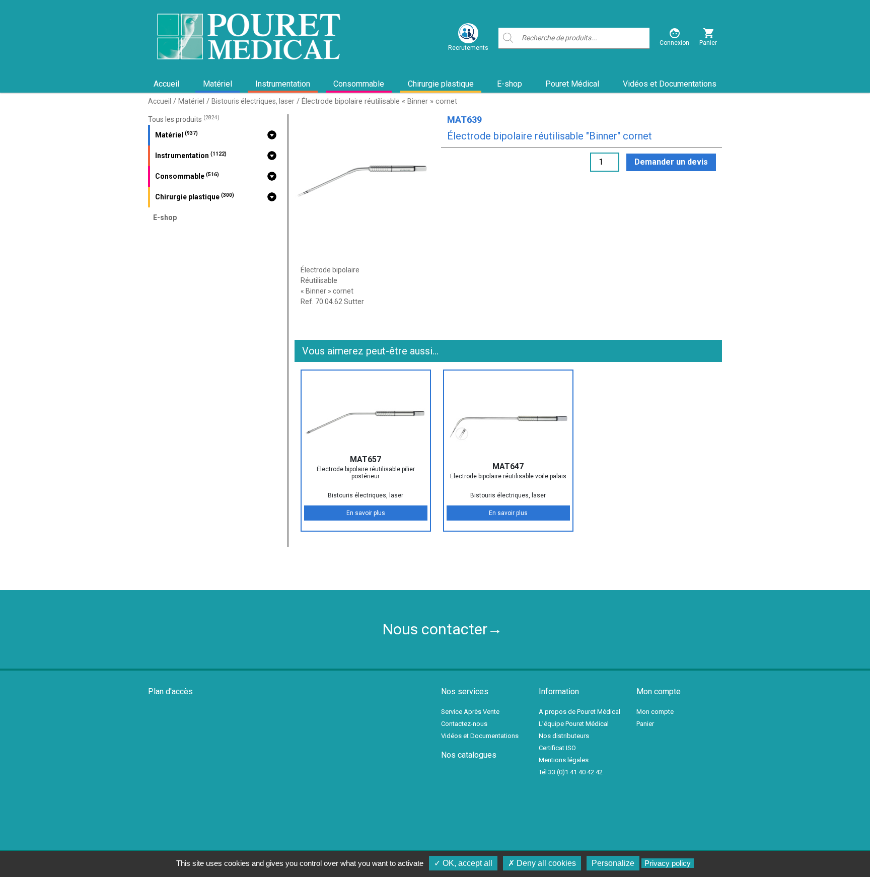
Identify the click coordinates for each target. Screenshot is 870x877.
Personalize (613, 863)
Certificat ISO (557, 748)
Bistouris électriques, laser (253, 101)
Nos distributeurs (564, 736)
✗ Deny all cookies (542, 863)
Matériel (217, 84)
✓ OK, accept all (463, 863)
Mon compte (655, 711)
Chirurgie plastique (441, 84)
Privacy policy (667, 863)
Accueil (166, 84)
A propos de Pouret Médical (579, 711)
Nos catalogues (468, 755)
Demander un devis (671, 162)
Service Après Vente (470, 711)
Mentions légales (564, 760)
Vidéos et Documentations (669, 84)
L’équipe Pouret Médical (574, 723)
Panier (645, 723)
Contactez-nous (464, 723)
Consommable (358, 84)
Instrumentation (282, 84)
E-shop (509, 84)
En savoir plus (365, 513)
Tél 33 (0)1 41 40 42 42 (571, 772)
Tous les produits (184, 119)
